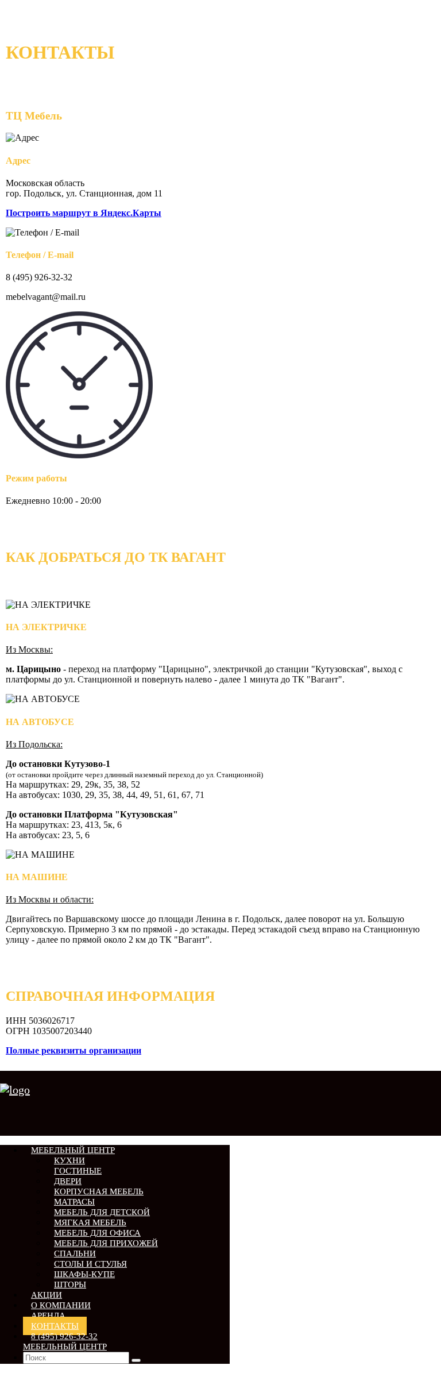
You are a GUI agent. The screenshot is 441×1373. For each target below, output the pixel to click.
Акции (46, 1294)
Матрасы (74, 1201)
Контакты (55, 1325)
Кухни (69, 1160)
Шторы (70, 1284)
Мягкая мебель (90, 1222)
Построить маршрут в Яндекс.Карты (83, 213)
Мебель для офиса (97, 1232)
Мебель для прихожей (106, 1243)
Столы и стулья (90, 1263)
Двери (68, 1181)
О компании (61, 1305)
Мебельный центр (73, 1150)
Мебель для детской (102, 1212)
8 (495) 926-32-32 (65, 1341)
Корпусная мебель (99, 1191)
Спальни (75, 1253)
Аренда (48, 1315)
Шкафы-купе (84, 1274)
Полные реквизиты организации (73, 1050)
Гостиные (78, 1170)
